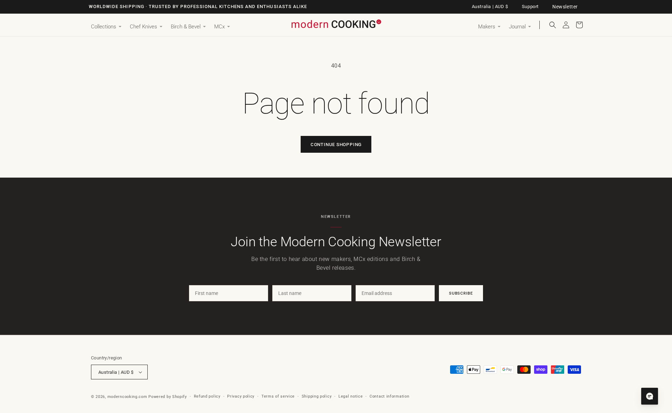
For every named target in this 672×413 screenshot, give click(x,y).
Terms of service (278, 396)
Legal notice (350, 396)
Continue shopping (336, 144)
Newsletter (565, 6)
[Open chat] (649, 396)
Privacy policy (240, 396)
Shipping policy (317, 396)
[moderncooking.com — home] (336, 24)
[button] (106, 27)
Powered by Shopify (167, 396)
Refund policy (207, 396)
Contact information (389, 396)
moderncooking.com (127, 396)
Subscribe (461, 293)
